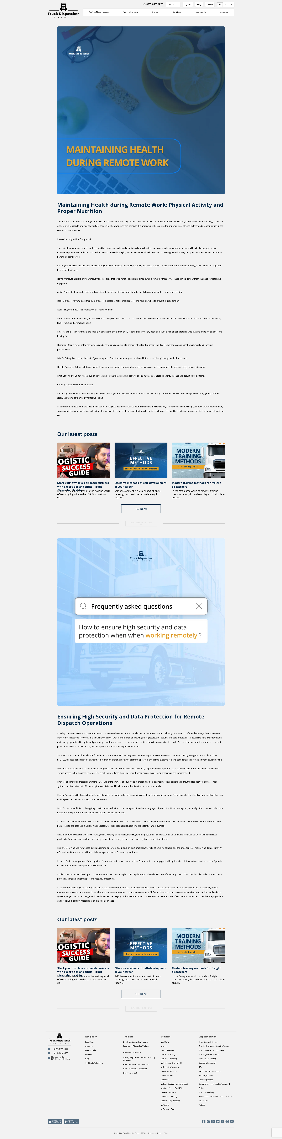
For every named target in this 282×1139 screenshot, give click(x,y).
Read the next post (141, 522)
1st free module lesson (99, 12)
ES (232, 4)
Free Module (200, 12)
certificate (177, 12)
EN (220, 4)
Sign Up (188, 4)
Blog (199, 4)
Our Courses (173, 4)
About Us (224, 12)
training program (130, 12)
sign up (155, 12)
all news (141, 508)
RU (226, 4)
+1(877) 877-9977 (152, 4)
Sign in (210, 4)
